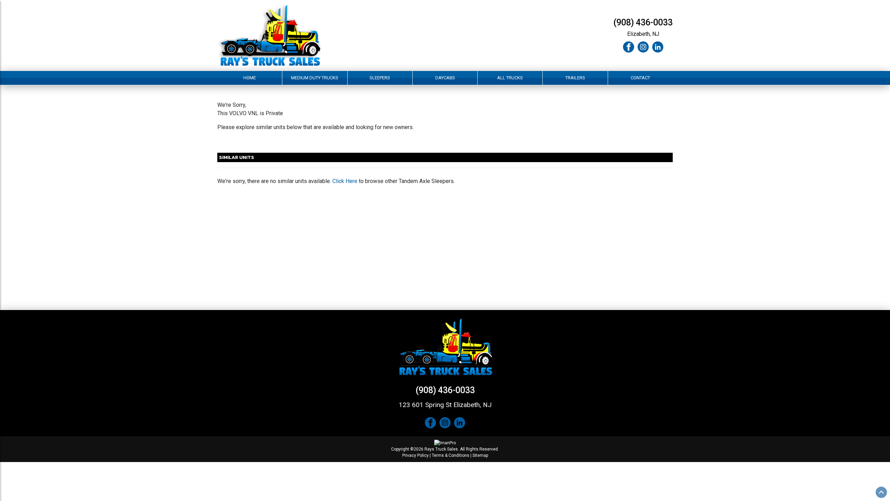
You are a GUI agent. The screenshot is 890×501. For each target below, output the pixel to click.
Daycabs (445, 77)
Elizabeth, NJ (643, 34)
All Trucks (510, 77)
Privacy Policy (415, 455)
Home (249, 77)
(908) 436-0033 (643, 22)
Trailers (575, 77)
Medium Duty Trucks (314, 77)
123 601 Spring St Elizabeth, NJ (445, 405)
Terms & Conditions (450, 455)
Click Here (344, 181)
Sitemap (480, 455)
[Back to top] (881, 492)
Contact (640, 77)
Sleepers (380, 77)
